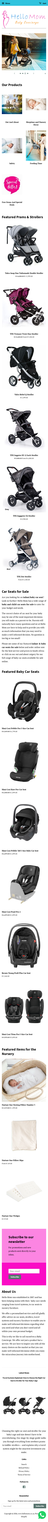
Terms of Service (24, 1474)
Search (24, 1464)
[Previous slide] (14, 73)
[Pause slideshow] (45, 73)
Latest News (24, 1373)
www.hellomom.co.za (26, 1513)
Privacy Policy (24, 1471)
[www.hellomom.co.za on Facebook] (24, 1487)
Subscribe (15, 1277)
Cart (44, 3)
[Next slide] (33, 73)
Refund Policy (24, 1468)
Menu (7, 3)
